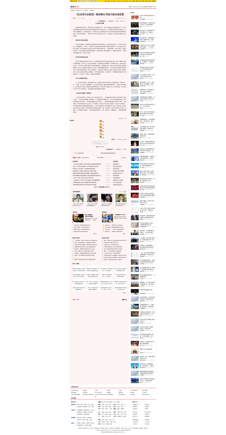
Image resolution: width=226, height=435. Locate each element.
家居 (106, 408)
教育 (115, 412)
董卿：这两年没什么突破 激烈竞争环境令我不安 (115, 240)
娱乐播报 (79, 406)
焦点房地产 (92, 1)
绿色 (125, 414)
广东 (113, 419)
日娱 (91, 419)
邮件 (140, 1)
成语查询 (135, 408)
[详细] (94, 220)
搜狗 (96, 1)
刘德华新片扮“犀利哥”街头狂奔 (111, 242)
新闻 (99, 404)
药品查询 (147, 406)
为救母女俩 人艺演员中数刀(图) (111, 244)
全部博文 (146, 428)
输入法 (103, 424)
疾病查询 (135, 414)
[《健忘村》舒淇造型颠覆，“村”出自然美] (107, 270)
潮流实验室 (86, 410)
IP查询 (146, 408)
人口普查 (144, 392)
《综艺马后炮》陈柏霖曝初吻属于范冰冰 (113, 227)
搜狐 (79, 1)
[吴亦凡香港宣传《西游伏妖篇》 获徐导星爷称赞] (79, 270)
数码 (103, 416)
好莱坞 (84, 417)
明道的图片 (116, 164)
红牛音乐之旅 (136, 6)
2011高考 (132, 394)
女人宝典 (147, 421)
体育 (109, 1)
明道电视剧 (116, 175)
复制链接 (111, 21)
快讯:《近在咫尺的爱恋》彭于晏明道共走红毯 (85, 166)
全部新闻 (141, 428)
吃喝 (110, 414)
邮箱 (107, 419)
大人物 (92, 410)
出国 (118, 412)
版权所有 (128, 430)
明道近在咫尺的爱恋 (118, 171)
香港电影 (89, 417)
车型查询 (147, 419)
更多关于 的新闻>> (102, 187)
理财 (106, 406)
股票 (103, 406)
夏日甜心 (85, 390)
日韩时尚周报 (77, 231)
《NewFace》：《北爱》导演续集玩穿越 (114, 229)
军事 (103, 404)
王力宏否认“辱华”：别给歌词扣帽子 (112, 253)
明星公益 (79, 417)
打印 (118, 21)
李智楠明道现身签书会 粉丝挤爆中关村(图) (84, 184)
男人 (110, 416)
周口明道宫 (116, 168)
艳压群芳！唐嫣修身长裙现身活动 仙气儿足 (85, 249)
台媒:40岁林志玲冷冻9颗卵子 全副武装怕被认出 (115, 257)
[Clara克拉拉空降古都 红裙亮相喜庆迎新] (121, 270)
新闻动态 (92, 10)
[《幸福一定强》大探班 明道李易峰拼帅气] (92, 198)
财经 (99, 406)
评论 (110, 404)
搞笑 (103, 134)
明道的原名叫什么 (118, 173)
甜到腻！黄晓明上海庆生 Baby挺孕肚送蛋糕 (85, 259)
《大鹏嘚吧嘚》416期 (119, 214)
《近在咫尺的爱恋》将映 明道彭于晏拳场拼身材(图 (87, 164)
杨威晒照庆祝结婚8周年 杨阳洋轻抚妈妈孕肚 (85, 246)
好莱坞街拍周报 (84, 231)
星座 (110, 412)
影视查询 (135, 406)
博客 (143, 1)
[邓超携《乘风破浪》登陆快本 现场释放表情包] (93, 270)
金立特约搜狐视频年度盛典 (145, 6)
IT (121, 1)
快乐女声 (109, 390)
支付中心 (91, 428)
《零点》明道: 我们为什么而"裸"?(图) (83, 178)
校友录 (124, 416)
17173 (87, 1)
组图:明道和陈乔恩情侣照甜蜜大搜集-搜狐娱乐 (85, 173)
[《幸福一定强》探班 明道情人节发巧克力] (78, 198)
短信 (108, 421)
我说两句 (154, 1)
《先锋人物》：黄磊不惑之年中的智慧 (113, 225)
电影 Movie (78, 10)
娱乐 (114, 1)
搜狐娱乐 (73, 10)
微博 (146, 1)
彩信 (115, 421)
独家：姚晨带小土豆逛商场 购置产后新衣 (84, 251)
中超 (122, 404)
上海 (110, 419)
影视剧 (122, 408)
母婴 (103, 412)
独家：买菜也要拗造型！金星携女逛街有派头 (85, 242)
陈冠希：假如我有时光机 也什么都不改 (113, 259)
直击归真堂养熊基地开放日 (108, 153)
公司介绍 (130, 428)
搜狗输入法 (135, 404)
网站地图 (135, 428)
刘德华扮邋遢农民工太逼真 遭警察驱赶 (113, 246)
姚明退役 (85, 392)
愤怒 (103, 131)
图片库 (92, 423)
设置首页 (80, 428)
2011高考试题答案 (75, 394)
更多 (124, 139)
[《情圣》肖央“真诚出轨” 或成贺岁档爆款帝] (93, 283)
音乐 (89, 404)
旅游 (99, 414)
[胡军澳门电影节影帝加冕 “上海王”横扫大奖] (121, 283)
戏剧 (92, 404)
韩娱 (87, 419)
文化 (115, 414)
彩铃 (111, 421)
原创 (122, 414)
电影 (82, 404)
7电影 (96, 390)
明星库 (78, 423)
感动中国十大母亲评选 (88, 394)
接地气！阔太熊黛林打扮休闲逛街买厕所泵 (85, 255)
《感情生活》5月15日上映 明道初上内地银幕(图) (86, 180)
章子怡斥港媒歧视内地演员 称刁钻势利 (113, 249)
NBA (118, 404)
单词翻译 (147, 416)
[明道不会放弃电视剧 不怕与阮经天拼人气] (120, 198)
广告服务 (102, 428)
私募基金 (109, 392)
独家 (84, 419)
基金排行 (147, 404)
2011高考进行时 (134, 390)
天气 (103, 414)
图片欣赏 (147, 414)
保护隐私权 (117, 428)
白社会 (120, 139)
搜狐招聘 (97, 428)
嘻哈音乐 (79, 419)
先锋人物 (90, 412)
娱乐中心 (73, 402)
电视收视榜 (86, 414)
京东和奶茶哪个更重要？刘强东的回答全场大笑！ (86, 244)
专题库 (87, 423)
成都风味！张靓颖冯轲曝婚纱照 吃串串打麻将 (85, 253)
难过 (103, 125)
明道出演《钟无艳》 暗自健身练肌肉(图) (84, 168)
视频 (134, 1)
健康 (106, 414)
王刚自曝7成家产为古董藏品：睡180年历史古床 (115, 255)
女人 (130, 1)
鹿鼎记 (103, 421)
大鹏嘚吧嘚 (80, 410)
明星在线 (79, 412)
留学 (122, 412)
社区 (89, 406)
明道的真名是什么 (118, 184)
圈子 (103, 419)
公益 (106, 404)
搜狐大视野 (144, 390)
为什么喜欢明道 (117, 182)
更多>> (125, 292)
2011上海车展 (98, 392)
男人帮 (154, 6)
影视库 (83, 423)
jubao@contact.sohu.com (119, 432)
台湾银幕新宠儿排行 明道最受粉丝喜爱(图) (84, 182)
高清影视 (85, 406)
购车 (103, 408)
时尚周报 (85, 412)
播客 (137, 1)
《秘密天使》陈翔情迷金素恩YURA (82, 225)
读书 (118, 414)
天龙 (99, 421)
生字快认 (135, 424)
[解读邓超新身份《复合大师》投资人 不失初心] (107, 283)
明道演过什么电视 (118, 180)
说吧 (111, 424)
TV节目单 (135, 421)
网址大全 (135, 416)
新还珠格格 (73, 392)
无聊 (103, 137)
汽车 (124, 1)
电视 (85, 404)
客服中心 (107, 428)
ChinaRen (83, 1)
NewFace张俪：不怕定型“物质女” (81, 227)
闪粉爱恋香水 (116, 178)
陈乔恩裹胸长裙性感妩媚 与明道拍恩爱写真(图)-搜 (87, 175)
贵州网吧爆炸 (110, 394)
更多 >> (95, 233)
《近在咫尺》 (86, 10)
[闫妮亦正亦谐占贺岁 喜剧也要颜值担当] (79, 283)
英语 (125, 412)
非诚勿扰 (132, 392)
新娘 (106, 412)
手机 (106, 416)
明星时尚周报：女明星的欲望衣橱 (81, 229)
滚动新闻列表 (80, 425)
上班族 (120, 390)
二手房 (110, 408)
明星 (78, 404)
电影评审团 (80, 414)
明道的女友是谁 (117, 166)
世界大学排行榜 (146, 394)
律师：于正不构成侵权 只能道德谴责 (112, 251)
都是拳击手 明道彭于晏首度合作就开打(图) (84, 171)
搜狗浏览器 (135, 419)
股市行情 (135, 412)
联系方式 (112, 428)
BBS (149, 1)
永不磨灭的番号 (75, 390)
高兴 (103, 121)
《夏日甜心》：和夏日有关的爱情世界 (113, 231)
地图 (108, 424)
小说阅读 (147, 424)
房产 (127, 1)
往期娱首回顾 (88, 425)
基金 (110, 406)
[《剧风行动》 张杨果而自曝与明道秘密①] (106, 198)
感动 (103, 128)
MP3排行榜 (147, 412)
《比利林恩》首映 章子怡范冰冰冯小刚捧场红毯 (86, 240)
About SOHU (124, 428)
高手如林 (120, 392)
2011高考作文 (121, 394)
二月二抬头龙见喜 (79, 153)
